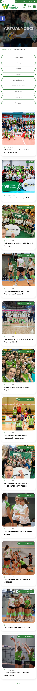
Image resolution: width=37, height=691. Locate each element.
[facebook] (21, 1)
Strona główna (6, 49)
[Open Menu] (34, 6)
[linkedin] (32, 1)
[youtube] (29, 1)
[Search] (16, 1)
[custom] (34, 1)
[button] (2, 18)
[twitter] (27, 1)
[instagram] (24, 1)
